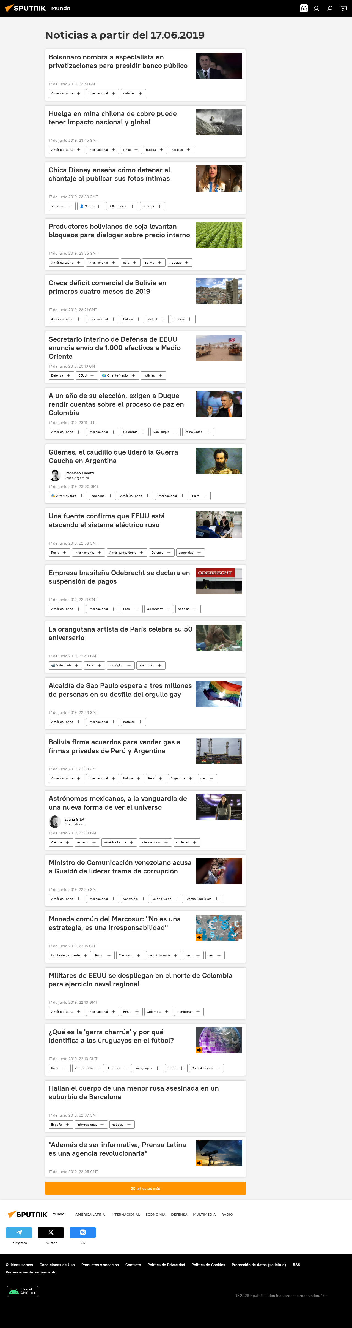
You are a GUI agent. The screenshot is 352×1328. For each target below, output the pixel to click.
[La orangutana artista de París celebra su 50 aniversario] (219, 638)
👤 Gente (86, 206)
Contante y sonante (65, 955)
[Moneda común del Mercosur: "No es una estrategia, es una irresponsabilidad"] (219, 928)
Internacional (98, 93)
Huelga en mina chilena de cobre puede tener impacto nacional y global (113, 117)
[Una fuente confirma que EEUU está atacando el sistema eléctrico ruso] (219, 524)
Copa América (202, 1068)
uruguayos (144, 1068)
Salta (195, 496)
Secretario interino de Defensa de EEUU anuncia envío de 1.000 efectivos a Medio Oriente (115, 348)
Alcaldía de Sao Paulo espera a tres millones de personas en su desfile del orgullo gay (120, 689)
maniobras (185, 1011)
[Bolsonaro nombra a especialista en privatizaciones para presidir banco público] (219, 66)
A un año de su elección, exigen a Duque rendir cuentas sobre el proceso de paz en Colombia (116, 404)
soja (126, 262)
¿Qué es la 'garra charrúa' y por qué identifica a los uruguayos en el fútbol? (111, 1036)
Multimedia (204, 1214)
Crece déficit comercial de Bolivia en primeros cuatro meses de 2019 (107, 287)
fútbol (171, 1068)
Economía (155, 1214)
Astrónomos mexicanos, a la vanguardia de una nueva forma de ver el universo (118, 802)
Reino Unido (194, 432)
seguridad (186, 552)
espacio (83, 842)
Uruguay (114, 1068)
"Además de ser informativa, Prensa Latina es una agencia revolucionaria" (117, 1149)
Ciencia (56, 842)
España (56, 1124)
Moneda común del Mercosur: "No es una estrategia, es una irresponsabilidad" (115, 923)
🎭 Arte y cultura (63, 496)
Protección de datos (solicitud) (259, 1264)
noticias (129, 93)
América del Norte (122, 552)
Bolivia (149, 262)
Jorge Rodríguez (199, 899)
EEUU (82, 375)
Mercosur (126, 955)
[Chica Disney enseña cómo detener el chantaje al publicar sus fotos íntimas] (219, 178)
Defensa (57, 375)
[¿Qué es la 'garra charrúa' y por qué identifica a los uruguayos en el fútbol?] (219, 1040)
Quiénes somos (19, 1264)
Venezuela (130, 899)
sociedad (57, 206)
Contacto (133, 1264)
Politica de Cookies (208, 1264)
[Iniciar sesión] (316, 8)
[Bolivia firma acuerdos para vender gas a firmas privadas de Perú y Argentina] (219, 751)
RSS (296, 1264)
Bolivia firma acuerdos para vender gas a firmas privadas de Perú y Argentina (115, 746)
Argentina (177, 778)
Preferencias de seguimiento (31, 1272)
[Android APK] (22, 1292)
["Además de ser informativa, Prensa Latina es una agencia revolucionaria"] (219, 1153)
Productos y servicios (100, 1264)
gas (203, 778)
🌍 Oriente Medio (115, 375)
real (210, 955)
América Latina (62, 93)
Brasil (127, 609)
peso (189, 955)
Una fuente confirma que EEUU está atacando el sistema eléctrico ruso (107, 520)
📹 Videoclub (61, 665)
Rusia (55, 552)
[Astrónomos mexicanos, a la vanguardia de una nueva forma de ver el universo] (219, 807)
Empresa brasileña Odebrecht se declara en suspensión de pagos (119, 577)
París (90, 665)
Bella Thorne (118, 206)
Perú (151, 778)
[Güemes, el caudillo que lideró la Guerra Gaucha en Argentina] (219, 461)
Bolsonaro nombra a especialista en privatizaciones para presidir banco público (118, 61)
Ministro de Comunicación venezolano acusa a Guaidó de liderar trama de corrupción (120, 866)
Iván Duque (161, 432)
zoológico (116, 665)
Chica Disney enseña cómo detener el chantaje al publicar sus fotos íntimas (109, 174)
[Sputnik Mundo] (27, 12)
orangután (146, 665)
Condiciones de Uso (57, 1264)
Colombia (130, 432)
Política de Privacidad (166, 1264)
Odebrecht (155, 609)
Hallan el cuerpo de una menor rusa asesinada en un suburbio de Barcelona (134, 1092)
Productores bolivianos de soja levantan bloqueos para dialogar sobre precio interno (119, 230)
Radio (99, 955)
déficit (152, 319)
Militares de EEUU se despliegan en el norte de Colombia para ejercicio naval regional (141, 979)
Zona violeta (84, 1068)
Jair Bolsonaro (159, 955)
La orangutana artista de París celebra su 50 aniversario (121, 633)
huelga (151, 150)
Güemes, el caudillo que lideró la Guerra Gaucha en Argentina (113, 456)
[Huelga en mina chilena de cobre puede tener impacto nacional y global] (219, 122)
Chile (127, 150)
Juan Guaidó (162, 899)
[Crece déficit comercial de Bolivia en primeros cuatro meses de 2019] (219, 291)
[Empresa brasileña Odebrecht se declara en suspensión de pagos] (219, 581)
